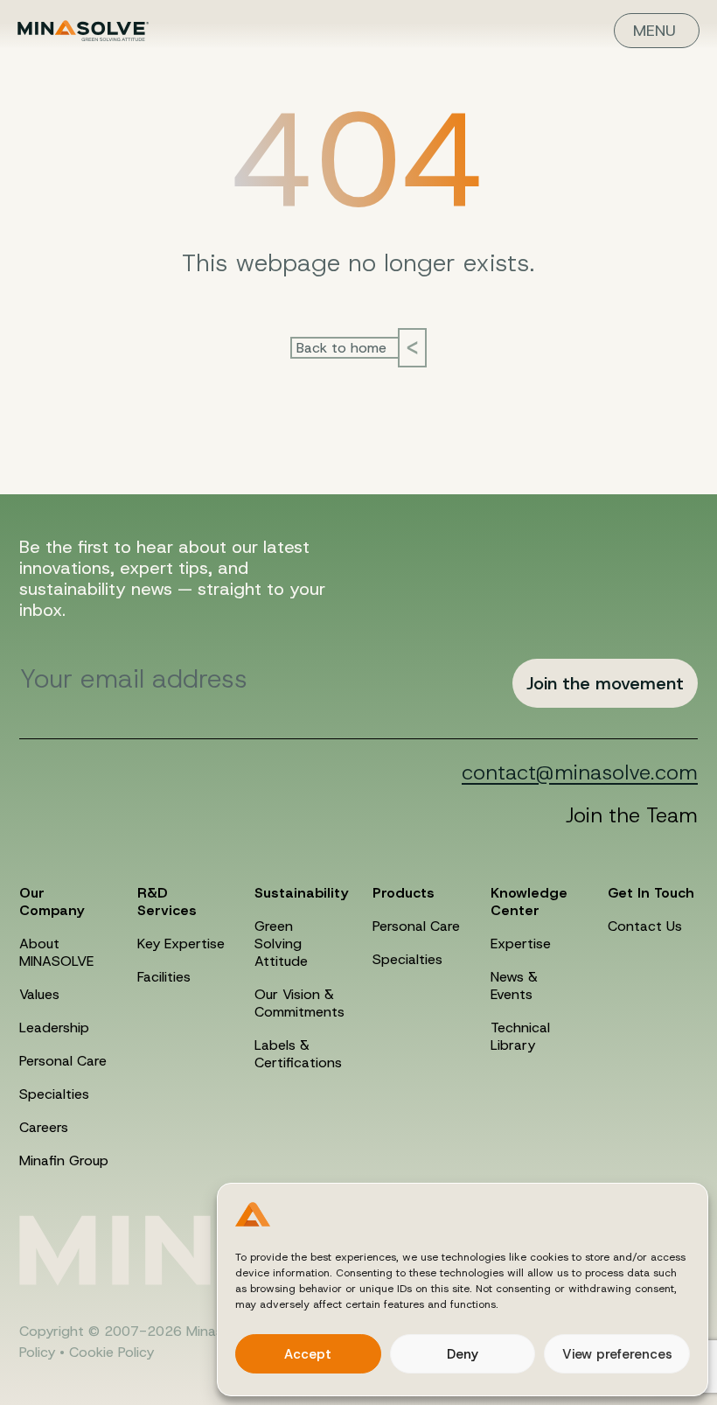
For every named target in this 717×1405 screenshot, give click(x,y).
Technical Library (520, 1036)
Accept (307, 1354)
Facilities (164, 977)
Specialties (54, 1094)
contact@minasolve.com (580, 773)
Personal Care (63, 1061)
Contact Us (645, 926)
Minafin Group (63, 1160)
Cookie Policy (111, 1352)
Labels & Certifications (298, 1054)
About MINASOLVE (56, 952)
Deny (462, 1354)
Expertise (521, 943)
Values (39, 994)
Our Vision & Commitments (299, 1003)
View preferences (617, 1354)
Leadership (54, 1027)
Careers (43, 1127)
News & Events (514, 985)
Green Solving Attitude (281, 943)
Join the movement (605, 683)
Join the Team (632, 815)
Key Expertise (181, 943)
